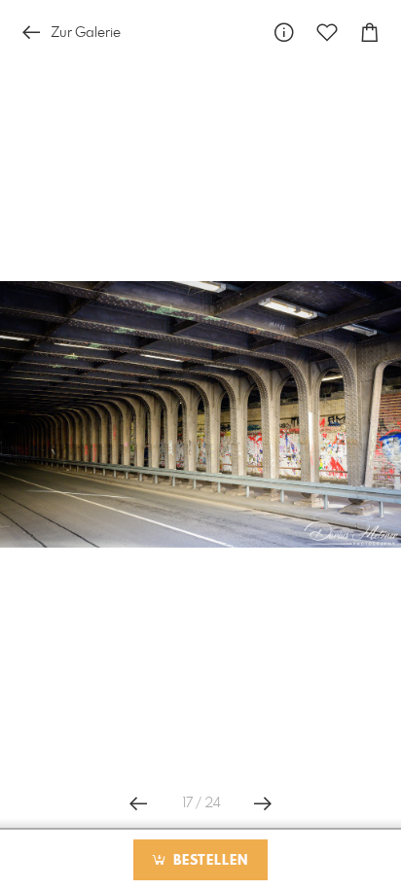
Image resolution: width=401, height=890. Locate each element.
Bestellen (208, 861)
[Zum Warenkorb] (370, 32)
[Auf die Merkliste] (327, 32)
